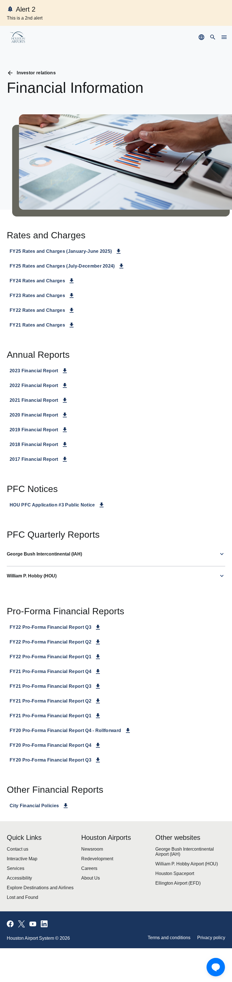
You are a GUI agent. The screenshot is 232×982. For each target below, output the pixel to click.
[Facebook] (10, 928)
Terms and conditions (175, 942)
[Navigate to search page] (212, 37)
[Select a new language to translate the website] (201, 37)
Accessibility (17, 881)
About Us (88, 881)
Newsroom (90, 851)
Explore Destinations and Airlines (34, 891)
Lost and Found (19, 901)
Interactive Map (20, 861)
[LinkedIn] (44, 928)
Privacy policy (213, 942)
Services (14, 871)
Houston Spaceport (171, 876)
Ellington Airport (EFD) (173, 886)
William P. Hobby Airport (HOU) (181, 867)
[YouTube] (32, 928)
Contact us (15, 851)
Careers (87, 871)
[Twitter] (21, 928)
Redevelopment (95, 861)
